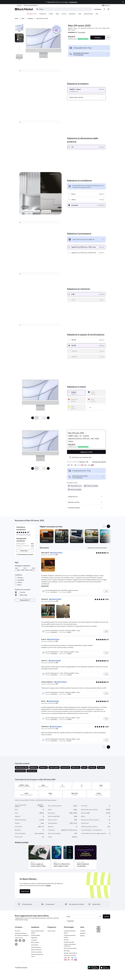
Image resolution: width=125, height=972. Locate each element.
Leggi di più (45, 586)
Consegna (34, 940)
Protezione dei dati (69, 942)
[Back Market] (24, 9)
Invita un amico (52, 931)
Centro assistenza (36, 947)
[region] (75, 536)
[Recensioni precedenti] (104, 747)
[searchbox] (65, 9)
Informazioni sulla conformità (99, 461)
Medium (82, 935)
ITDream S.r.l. (83, 461)
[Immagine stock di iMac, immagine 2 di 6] (19, 47)
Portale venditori (35, 935)
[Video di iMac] (19, 37)
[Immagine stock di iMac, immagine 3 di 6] (19, 57)
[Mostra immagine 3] (44, 418)
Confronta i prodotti (36, 952)
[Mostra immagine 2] (40, 418)
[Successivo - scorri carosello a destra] (108, 526)
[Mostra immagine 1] (36, 418)
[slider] (16, 570)
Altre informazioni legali (70, 948)
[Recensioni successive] (108, 747)
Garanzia (66, 939)
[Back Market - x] (16, 944)
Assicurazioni (34, 945)
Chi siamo (17, 931)
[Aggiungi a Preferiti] (108, 38)
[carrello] (108, 9)
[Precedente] (32, 417)
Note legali (67, 950)
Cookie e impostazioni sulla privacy (70, 945)
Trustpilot (82, 931)
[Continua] (48, 417)
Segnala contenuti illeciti (70, 953)
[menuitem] (42, 14)
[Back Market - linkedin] (20, 940)
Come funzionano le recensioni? (25, 554)
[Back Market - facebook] (23, 940)
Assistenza (97, 9)
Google (48, 885)
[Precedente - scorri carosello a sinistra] (104, 526)
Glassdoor (83, 933)
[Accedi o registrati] (104, 9)
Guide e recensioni (36, 949)
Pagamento (34, 937)
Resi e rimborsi (35, 942)
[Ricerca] (37, 9)
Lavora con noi (19, 937)
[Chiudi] (123, 2)
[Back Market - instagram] (16, 940)
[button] (56, 30)
